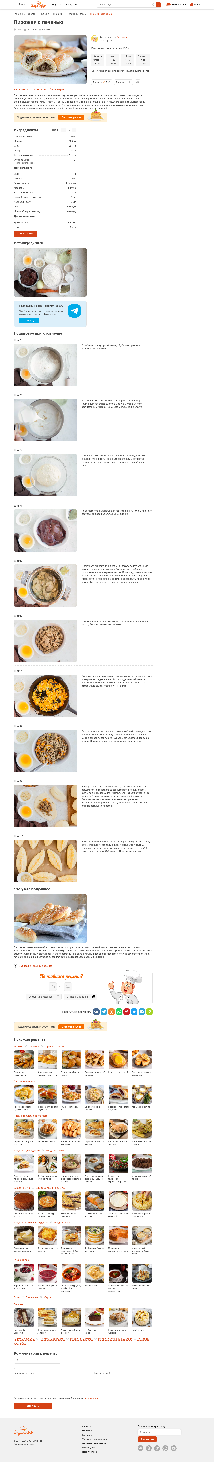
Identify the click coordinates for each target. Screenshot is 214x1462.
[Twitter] (134, 1011)
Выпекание (32, 1297)
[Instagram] (165, 1448)
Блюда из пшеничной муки (50, 1187)
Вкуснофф (122, 37)
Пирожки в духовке (24, 1081)
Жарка (47, 1297)
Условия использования (95, 1439)
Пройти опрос (89, 1452)
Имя (16, 1359)
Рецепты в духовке (24, 1339)
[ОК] (111, 1011)
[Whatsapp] (119, 1011)
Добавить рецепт (71, 117)
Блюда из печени (55, 1150)
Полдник (18, 1304)
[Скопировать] (149, 1011)
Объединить (26, 234)
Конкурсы (71, 4)
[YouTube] (174, 1448)
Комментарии (56, 89)
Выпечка (44, 14)
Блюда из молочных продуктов (31, 1222)
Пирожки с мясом (76, 14)
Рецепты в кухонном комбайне (115, 1339)
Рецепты (56, 4)
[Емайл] (142, 1011)
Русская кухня (22, 1260)
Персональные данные (94, 1443)
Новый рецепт (179, 4)
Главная (18, 14)
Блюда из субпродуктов (27, 1150)
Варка (17, 1297)
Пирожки (58, 14)
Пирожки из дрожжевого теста (30, 1115)
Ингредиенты (21, 89)
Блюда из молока (63, 1222)
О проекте (87, 1430)
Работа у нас (88, 1447)
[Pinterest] (126, 1011)
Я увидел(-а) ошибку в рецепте (35, 965)
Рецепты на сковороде (52, 1339)
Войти (197, 4)
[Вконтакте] (96, 1011)
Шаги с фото (39, 89)
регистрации (91, 1398)
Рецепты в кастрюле (81, 1339)
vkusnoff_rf (29, 320)
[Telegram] (104, 1011)
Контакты (87, 1435)
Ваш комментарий (24, 1373)
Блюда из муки (22, 1187)
